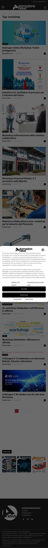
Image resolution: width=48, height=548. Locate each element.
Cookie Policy (18, 299)
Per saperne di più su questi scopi (35, 283)
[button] (43, 250)
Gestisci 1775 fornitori (15, 283)
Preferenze (24, 295)
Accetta (24, 289)
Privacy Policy (29, 299)
